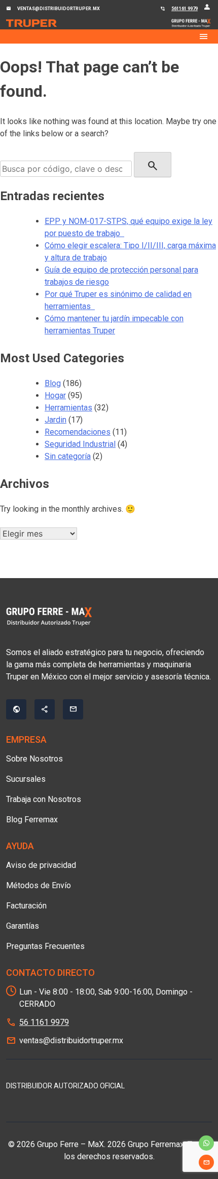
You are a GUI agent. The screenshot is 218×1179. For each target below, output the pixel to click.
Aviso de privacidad (41, 865)
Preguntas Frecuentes (45, 946)
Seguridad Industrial (80, 444)
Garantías (22, 926)
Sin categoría (68, 456)
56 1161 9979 (44, 1022)
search (153, 166)
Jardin (55, 420)
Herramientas (68, 407)
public (16, 709)
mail (206, 1162)
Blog (53, 383)
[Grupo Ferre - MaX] (31, 23)
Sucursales (26, 779)
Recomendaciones (78, 432)
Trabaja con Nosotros (43, 799)
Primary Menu (109, 36)
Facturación (26, 905)
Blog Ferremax (32, 819)
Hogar (55, 395)
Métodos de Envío (38, 885)
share (45, 709)
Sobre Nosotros (34, 759)
